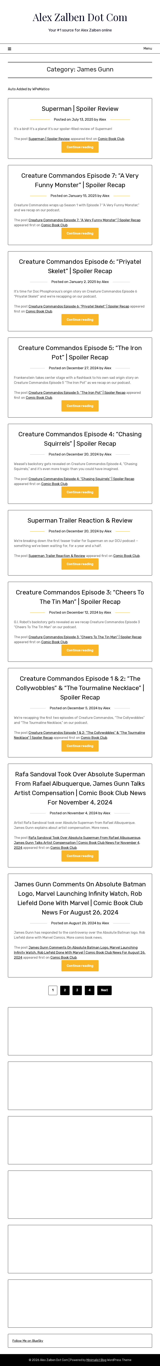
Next (104, 990)
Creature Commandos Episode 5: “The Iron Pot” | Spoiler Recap (77, 393)
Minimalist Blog (96, 1360)
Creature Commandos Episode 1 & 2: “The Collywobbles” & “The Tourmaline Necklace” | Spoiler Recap (80, 688)
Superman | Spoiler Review (80, 109)
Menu (148, 48)
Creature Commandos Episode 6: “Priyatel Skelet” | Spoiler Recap (79, 306)
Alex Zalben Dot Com (80, 17)
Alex (102, 119)
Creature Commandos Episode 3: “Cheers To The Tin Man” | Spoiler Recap (85, 637)
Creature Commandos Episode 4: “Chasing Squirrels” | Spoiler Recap (81, 479)
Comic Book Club (111, 139)
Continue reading (80, 147)
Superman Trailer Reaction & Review (80, 520)
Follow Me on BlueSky (27, 1341)
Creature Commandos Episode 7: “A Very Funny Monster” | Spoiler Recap (84, 220)
